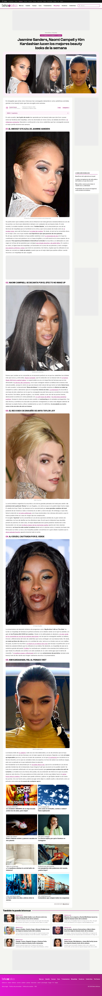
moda (9, 982)
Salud (44, 1)
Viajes (61, 1)
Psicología (49, 1)
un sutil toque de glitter (43, 397)
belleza (14, 982)
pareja (28, 982)
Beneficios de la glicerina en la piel (85, 176)
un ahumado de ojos (51, 236)
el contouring (52, 757)
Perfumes (97, 979)
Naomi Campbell (30, 378)
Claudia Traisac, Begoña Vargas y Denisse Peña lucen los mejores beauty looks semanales (31, 942)
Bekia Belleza (48, 32)
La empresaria (53, 389)
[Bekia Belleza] (9, 5)
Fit (58, 1)
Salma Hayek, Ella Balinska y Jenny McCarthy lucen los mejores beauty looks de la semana (80, 942)
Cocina (25, 1)
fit (53, 982)
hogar (49, 982)
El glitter (26, 648)
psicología (44, 982)
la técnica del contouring (22, 382)
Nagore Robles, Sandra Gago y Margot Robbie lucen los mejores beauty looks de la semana (32, 930)
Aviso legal (5, 986)
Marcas (21, 5)
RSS (36, 986)
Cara (40, 5)
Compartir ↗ (66, 107)
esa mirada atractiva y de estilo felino (48, 243)
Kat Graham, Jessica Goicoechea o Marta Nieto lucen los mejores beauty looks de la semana (79, 930)
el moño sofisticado (25, 513)
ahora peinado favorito (13, 532)
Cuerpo (34, 5)
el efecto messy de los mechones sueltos (35, 525)
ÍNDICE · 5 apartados (37, 113)
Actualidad (10, 1)
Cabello (28, 5)
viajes (56, 982)
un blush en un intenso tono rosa (37, 643)
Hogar (54, 1)
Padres (30, 1)
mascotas (33, 982)
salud (38, 982)
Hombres (64, 5)
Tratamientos (48, 5)
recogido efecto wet (38, 764)
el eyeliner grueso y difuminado (23, 653)
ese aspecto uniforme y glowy (15, 248)
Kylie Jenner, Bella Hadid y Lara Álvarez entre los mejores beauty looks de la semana (31, 917)
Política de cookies (28, 986)
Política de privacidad (15, 986)
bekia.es (4, 982)
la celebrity (22, 752)
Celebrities (72, 5)
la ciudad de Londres (36, 231)
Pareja (34, 1)
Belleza (21, 1)
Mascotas (39, 1)
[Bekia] (4, 1)
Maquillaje (57, 5)
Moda (16, 1)
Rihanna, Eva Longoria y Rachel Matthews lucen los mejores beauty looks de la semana (80, 917)
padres (24, 982)
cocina (19, 982)
